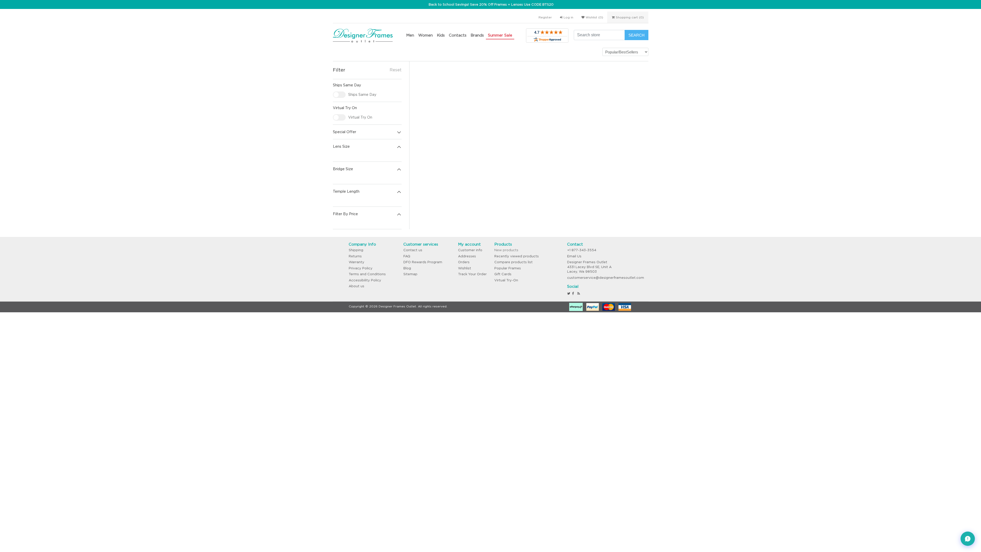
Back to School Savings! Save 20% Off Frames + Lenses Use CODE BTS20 (491, 4)
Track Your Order (472, 274)
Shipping (356, 250)
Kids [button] (441, 35)
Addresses (467, 256)
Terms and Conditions (367, 274)
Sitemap (410, 274)
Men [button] (410, 35)
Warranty (356, 262)
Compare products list (513, 262)
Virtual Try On (360, 117)
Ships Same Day (362, 95)
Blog (407, 268)
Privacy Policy (360, 268)
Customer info (470, 250)
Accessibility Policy (365, 280)
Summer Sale (500, 35)
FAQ (406, 256)
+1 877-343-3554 (581, 250)
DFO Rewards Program (422, 262)
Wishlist (464, 268)
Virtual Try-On (506, 280)
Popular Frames (507, 268)
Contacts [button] (457, 35)
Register (545, 17)
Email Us (574, 256)
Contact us (412, 250)
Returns (355, 256)
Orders (464, 262)
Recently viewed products (516, 256)
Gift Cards (502, 274)
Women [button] (425, 35)
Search (636, 35)
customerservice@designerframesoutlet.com (605, 278)
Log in (568, 17)
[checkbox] (339, 94)
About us (356, 286)
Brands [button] (477, 35)
